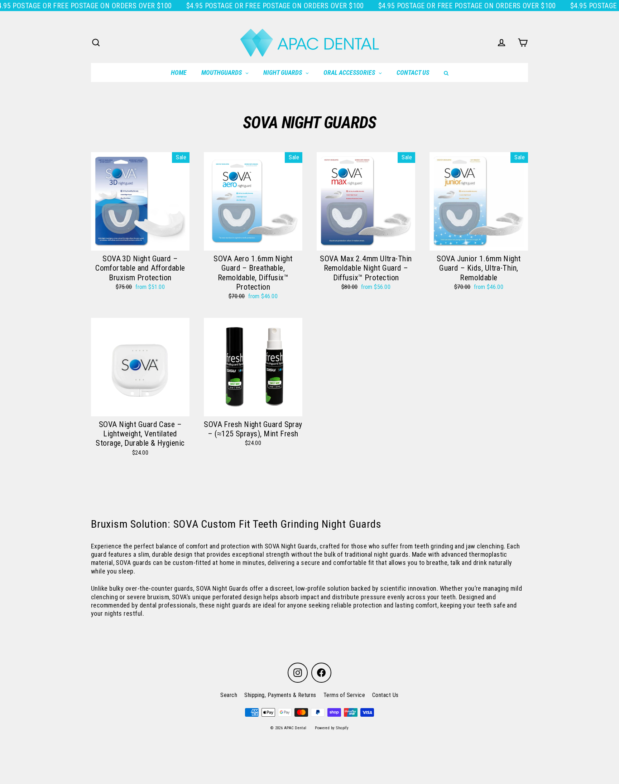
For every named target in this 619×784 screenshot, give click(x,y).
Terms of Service (344, 695)
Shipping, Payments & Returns (280, 695)
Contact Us (385, 695)
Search (228, 695)
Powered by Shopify (332, 728)
